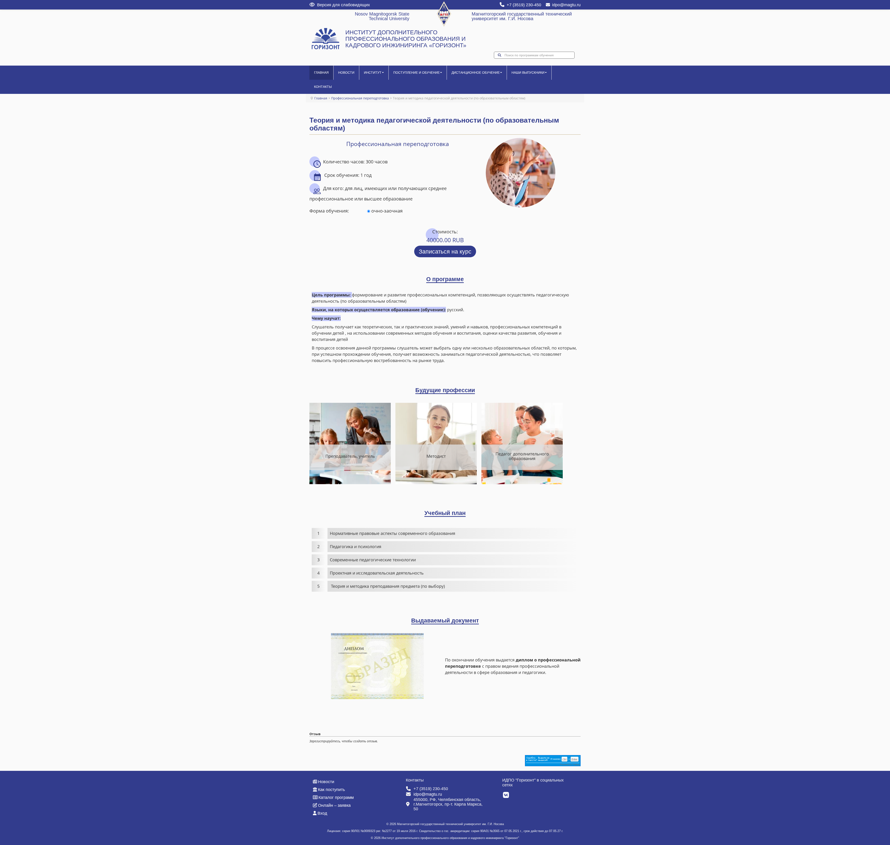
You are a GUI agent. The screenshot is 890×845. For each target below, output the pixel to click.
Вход (322, 813)
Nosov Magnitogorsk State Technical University (382, 16)
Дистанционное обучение (475, 72)
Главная (321, 72)
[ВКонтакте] (506, 796)
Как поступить (331, 789)
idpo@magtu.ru (566, 5)
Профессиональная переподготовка (360, 98)
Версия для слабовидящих (343, 5)
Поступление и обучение (416, 72)
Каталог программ (336, 797)
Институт (372, 72)
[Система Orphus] (553, 760)
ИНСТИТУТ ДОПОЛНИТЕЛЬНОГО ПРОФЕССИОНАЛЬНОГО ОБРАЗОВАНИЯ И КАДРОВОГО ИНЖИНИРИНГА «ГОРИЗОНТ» (405, 38)
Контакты (323, 87)
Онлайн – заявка (334, 805)
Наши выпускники (528, 72)
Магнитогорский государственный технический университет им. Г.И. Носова (522, 16)
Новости (346, 72)
